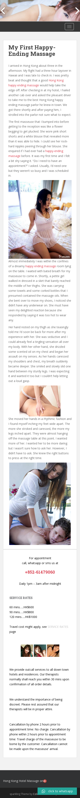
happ (28, 266)
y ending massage (44, 266)
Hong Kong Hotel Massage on (23, 781)
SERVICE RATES (58, 627)
